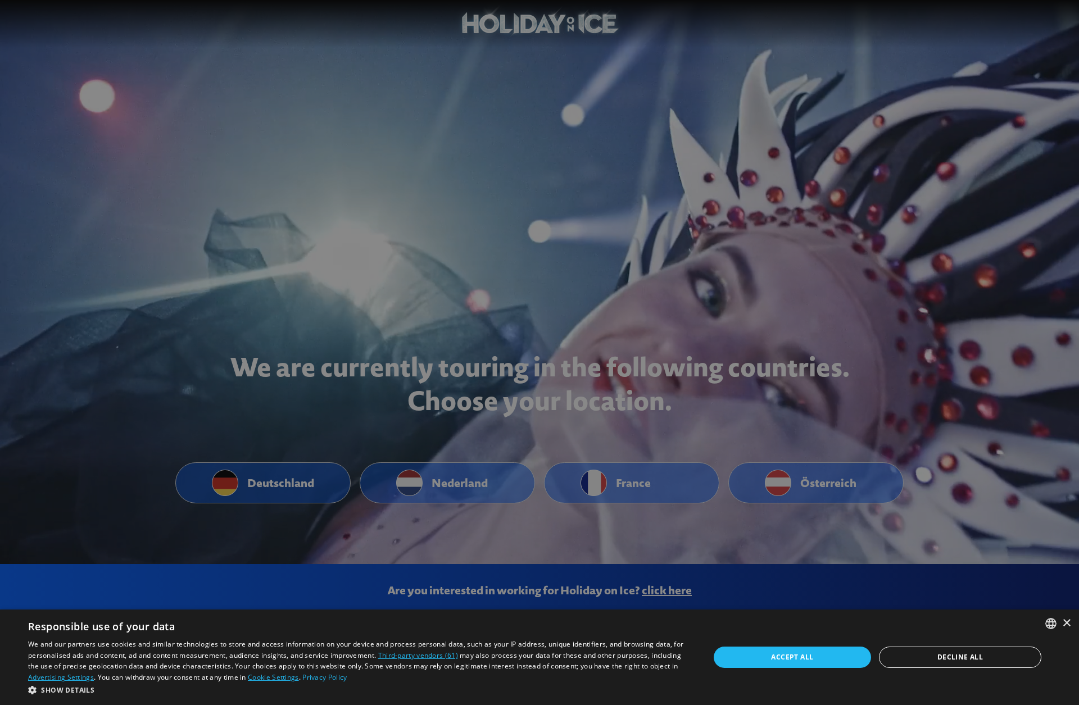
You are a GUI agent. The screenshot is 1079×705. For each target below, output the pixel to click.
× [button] (1066, 623)
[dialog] (539, 657)
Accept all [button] (792, 657)
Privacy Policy (324, 677)
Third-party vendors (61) (418, 655)
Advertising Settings (61, 677)
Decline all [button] (960, 657)
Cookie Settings (273, 677)
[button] (359, 690)
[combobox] (1051, 623)
